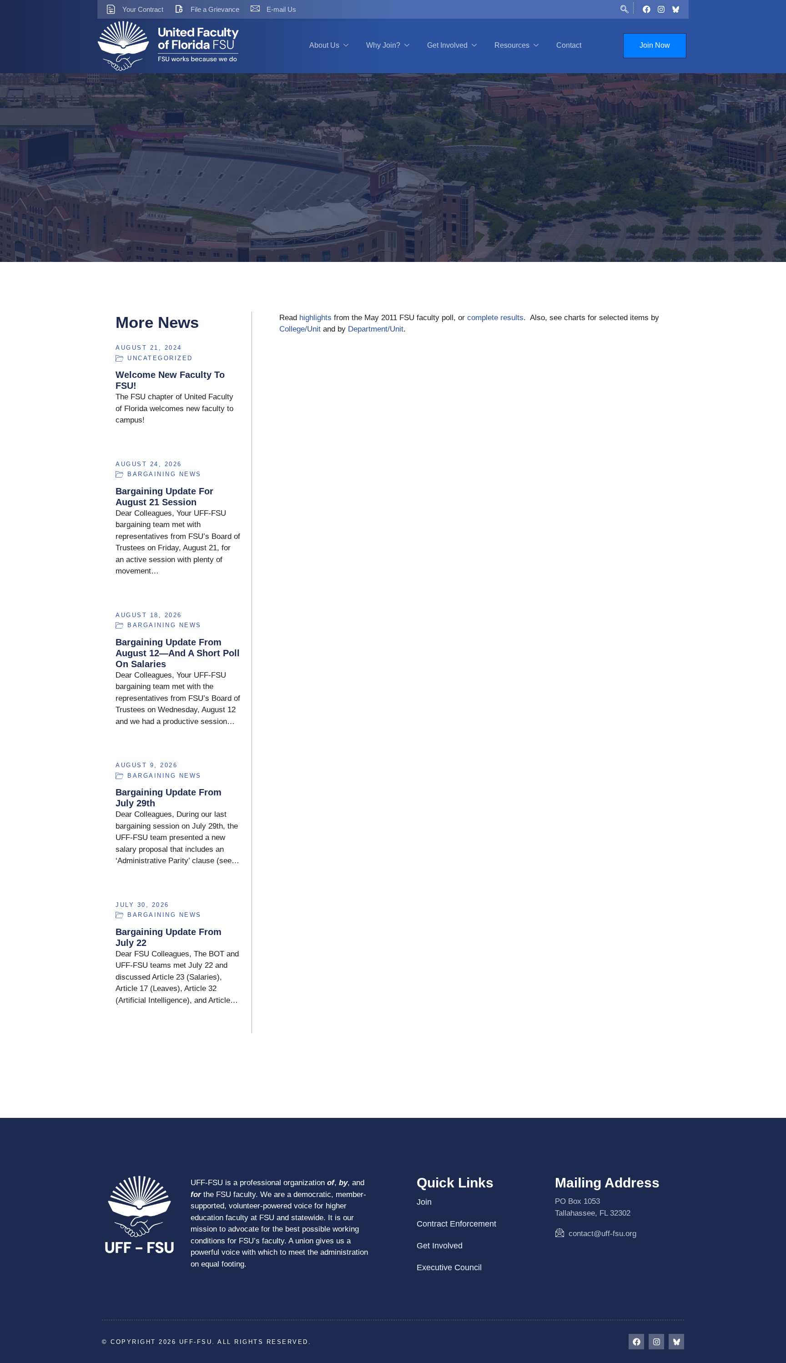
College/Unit (300, 329)
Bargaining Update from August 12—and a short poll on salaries (178, 653)
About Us (324, 45)
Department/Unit (375, 329)
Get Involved (447, 45)
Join (424, 1202)
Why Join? (383, 45)
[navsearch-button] (624, 8)
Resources (511, 45)
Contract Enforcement (456, 1223)
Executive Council (449, 1267)
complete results (495, 317)
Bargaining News (164, 474)
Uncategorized (160, 358)
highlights (315, 317)
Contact (568, 45)
